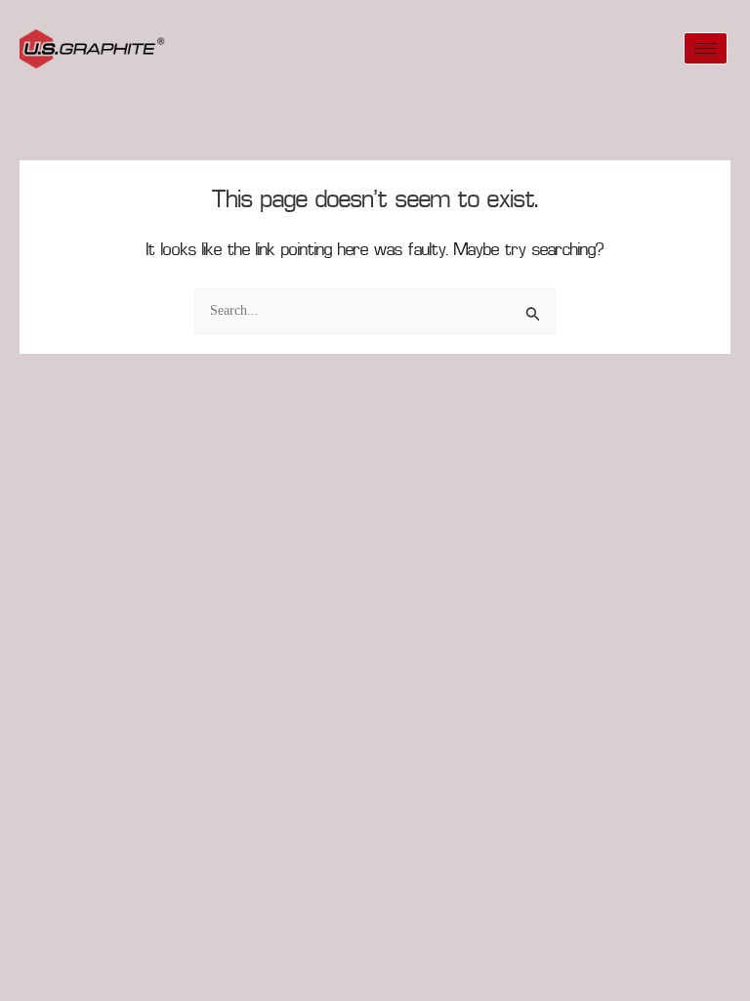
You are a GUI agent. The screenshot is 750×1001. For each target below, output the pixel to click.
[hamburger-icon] (706, 48)
